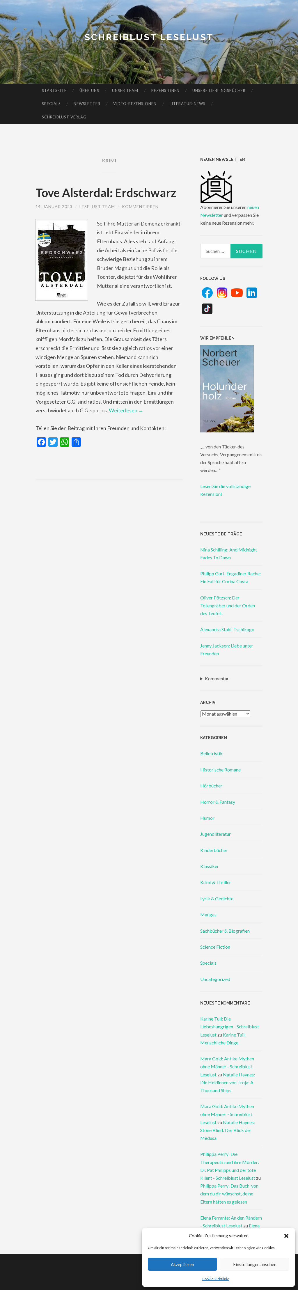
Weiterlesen (126, 410)
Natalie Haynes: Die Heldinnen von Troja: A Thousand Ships (227, 1082)
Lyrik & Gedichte (216, 898)
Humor (207, 818)
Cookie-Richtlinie (215, 1279)
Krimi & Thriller (215, 882)
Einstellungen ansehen (254, 1264)
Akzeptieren (182, 1264)
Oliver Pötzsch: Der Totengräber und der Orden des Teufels (227, 605)
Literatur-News (187, 103)
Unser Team (125, 90)
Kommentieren (140, 206)
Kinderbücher (214, 850)
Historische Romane (220, 769)
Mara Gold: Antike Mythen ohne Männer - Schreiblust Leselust (227, 1066)
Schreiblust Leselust (149, 37)
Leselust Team (97, 206)
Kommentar (217, 678)
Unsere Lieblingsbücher (219, 90)
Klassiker (209, 866)
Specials (51, 103)
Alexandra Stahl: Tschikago (227, 629)
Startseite (54, 90)
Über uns (89, 90)
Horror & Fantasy (217, 802)
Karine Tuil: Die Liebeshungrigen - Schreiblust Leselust (229, 1026)
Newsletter (87, 103)
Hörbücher (211, 785)
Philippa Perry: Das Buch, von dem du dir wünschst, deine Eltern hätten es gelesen (229, 1193)
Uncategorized (215, 979)
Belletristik (211, 753)
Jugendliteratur (215, 834)
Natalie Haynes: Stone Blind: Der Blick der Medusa (227, 1130)
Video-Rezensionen (135, 103)
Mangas (208, 914)
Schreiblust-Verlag (64, 117)
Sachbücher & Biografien (225, 931)
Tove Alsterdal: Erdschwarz (106, 193)
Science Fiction (215, 947)
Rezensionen (165, 90)
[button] (286, 1236)
